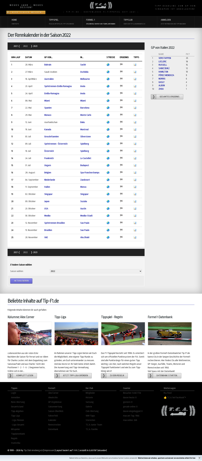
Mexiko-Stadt (86, 215)
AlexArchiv (53, 397)
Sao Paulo (84, 223)
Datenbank (53, 429)
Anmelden (15, 397)
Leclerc (162, 61)
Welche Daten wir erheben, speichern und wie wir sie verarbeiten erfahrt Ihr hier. (167, 458)
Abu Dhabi (84, 237)
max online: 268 (130, 420)
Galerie (89, 406)
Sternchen (90, 420)
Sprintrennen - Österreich (56, 143)
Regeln (14, 438)
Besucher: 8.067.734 (132, 393)
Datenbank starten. (167, 375)
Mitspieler (15, 429)
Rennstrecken (54, 424)
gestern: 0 (127, 402)
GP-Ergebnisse (55, 402)
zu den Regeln (117, 375)
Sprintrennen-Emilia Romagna (58, 86)
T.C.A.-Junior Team (94, 424)
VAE (46, 237)
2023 (35, 46)
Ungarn (47, 165)
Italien (47, 187)
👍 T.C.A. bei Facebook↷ (175, 397)
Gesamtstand (17, 406)
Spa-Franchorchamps (89, 172)
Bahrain (47, 64)
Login (13, 393)
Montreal (84, 129)
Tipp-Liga (15, 415)
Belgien (47, 172)
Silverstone (85, 136)
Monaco (47, 115)
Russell (163, 65)
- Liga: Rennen (17, 420)
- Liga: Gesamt (17, 424)
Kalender (52, 420)
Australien (49, 79)
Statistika (15, 443)
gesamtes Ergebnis (169, 96)
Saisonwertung (55, 406)
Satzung (90, 402)
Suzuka (83, 201)
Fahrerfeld (53, 415)
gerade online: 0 (130, 406)
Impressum (49, 450)
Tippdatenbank (18, 434)
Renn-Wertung (18, 402)
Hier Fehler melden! (27, 12)
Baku (82, 122)
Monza (83, 187)
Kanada (47, 129)
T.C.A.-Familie (92, 429)
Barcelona (84, 107)
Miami (47, 100)
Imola (82, 86)
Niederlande (49, 180)
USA (46, 208)
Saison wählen (16, 271)
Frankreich (49, 158)
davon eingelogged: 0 (133, 411)
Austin (83, 208)
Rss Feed (168, 393)
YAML (75, 450)
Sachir (83, 64)
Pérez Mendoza (166, 75)
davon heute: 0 (130, 397)
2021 (16, 46)
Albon (162, 85)
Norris (162, 78)
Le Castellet (85, 158)
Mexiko (47, 215)
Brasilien (48, 230)
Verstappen (165, 58)
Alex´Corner (53, 393)
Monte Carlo (85, 115)
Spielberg (84, 143)
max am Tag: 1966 (131, 415)
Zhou (161, 89)
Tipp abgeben (17, 411)
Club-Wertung (92, 411)
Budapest (84, 165)
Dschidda (84, 72)
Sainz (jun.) (164, 68)
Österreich (49, 151)
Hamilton (163, 71)
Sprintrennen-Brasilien (54, 223)
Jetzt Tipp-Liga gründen (75, 375)
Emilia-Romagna (51, 93)
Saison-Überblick (55, 411)
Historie (89, 397)
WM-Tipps (90, 415)
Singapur (48, 194)
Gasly (161, 82)
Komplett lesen (24, 375)
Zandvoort (85, 180)
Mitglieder (90, 393)
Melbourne (85, 79)
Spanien (48, 107)
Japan (46, 201)
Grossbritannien (51, 136)
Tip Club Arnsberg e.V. (33, 450)
